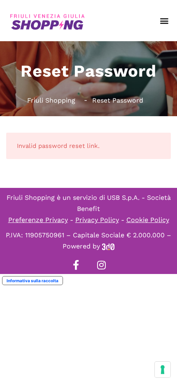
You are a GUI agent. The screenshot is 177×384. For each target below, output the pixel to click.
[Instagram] (101, 265)
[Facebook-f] (76, 265)
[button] (164, 21)
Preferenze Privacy (38, 220)
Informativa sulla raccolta (32, 280)
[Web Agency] (108, 246)
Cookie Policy (147, 220)
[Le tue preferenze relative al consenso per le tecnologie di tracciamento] (162, 369)
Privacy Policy (97, 220)
